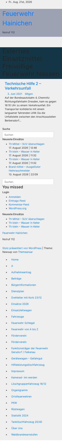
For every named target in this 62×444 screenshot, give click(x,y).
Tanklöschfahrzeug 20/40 (26, 421)
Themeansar (25, 251)
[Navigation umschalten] (33, 42)
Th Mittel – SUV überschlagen (26, 144)
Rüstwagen (17, 409)
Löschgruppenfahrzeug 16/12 (28, 383)
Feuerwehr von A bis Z (24, 329)
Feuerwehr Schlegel (23, 322)
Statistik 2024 (19, 415)
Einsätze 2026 (20, 303)
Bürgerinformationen (23, 284)
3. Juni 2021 (15, 93)
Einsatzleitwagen (21, 310)
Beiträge (16, 278)
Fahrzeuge (17, 316)
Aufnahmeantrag (21, 272)
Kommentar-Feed (19, 204)
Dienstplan (17, 291)
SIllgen (29, 93)
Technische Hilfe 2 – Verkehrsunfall (23, 86)
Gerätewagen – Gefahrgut (26, 358)
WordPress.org (17, 208)
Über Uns (17, 428)
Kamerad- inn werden (24, 377)
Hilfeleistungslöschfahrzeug (28, 364)
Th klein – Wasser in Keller (24, 151)
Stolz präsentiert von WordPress (22, 248)
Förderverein (18, 335)
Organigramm (19, 390)
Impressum (17, 371)
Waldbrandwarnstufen (24, 434)
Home (14, 259)
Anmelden (15, 196)
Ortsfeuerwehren (21, 396)
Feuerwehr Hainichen (14, 232)
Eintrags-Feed (17, 200)
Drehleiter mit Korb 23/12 (26, 297)
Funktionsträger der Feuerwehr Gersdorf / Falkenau (29, 350)
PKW (14, 402)
